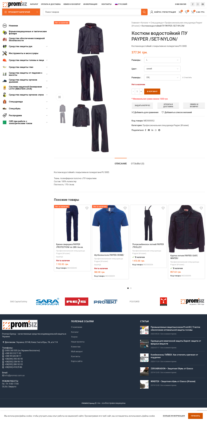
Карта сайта (76, 361)
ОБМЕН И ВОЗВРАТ (194, 105)
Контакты (75, 356)
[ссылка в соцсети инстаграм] (198, 4)
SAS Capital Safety (18, 301)
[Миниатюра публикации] (144, 330)
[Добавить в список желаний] (86, 208)
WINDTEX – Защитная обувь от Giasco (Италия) (173, 381)
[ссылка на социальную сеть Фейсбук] (193, 4)
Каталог (145, 23)
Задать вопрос (142, 105)
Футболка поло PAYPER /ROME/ (109, 255)
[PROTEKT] (105, 302)
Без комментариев (168, 334)
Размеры (136, 60)
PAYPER (59, 257)
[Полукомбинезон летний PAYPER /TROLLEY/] (148, 223)
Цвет (134, 69)
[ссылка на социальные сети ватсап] (155, 130)
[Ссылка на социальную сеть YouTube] (203, 4)
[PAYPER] (163, 302)
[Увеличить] (59, 97)
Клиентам (75, 347)
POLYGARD (135, 301)
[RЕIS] (76, 302)
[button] (128, 288)
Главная (135, 23)
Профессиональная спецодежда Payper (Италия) (166, 125)
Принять (195, 416)
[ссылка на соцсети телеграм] (159, 130)
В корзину (152, 91)
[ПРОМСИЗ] (192, 302)
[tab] (121, 162)
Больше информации (174, 416)
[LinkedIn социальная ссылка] (152, 130)
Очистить (188, 78)
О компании (76, 327)
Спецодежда (157, 23)
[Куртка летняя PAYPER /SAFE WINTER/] (186, 229)
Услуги (74, 337)
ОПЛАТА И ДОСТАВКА (168, 105)
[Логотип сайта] (14, 4)
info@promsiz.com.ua (15, 375)
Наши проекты (77, 342)
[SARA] (47, 302)
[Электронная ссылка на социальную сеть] (149, 130)
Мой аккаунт (77, 351)
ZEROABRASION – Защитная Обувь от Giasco (172, 368)
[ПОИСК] (144, 12)
